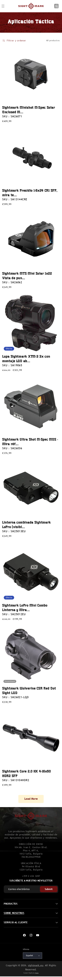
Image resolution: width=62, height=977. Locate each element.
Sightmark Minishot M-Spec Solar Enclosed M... (28, 109)
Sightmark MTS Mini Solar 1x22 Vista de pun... (27, 275)
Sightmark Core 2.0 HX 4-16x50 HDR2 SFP (26, 773)
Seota (37, 973)
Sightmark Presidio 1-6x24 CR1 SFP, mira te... (29, 192)
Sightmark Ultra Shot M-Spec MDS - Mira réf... (30, 441)
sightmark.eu (35, 965)
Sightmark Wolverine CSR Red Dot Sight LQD (29, 690)
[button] (56, 6)
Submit (49, 889)
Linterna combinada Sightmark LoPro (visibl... (26, 524)
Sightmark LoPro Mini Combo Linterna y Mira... (24, 607)
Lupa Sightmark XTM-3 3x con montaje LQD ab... (26, 358)
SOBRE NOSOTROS (14, 913)
